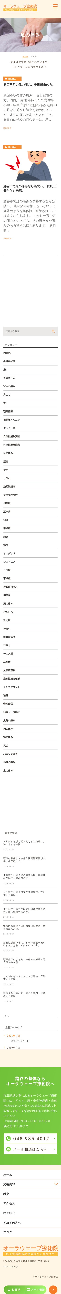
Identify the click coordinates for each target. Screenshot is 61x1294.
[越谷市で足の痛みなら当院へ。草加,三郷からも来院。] (30, 166)
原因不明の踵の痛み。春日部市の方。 (29, 85)
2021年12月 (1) (20, 1041)
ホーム (7, 1174)
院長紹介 (9, 1212)
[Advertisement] (30, 300)
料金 (6, 1193)
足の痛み (12, 79)
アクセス (9, 1203)
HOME (25, 56)
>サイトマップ (10, 1267)
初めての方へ (12, 1222)
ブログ (7, 1232)
